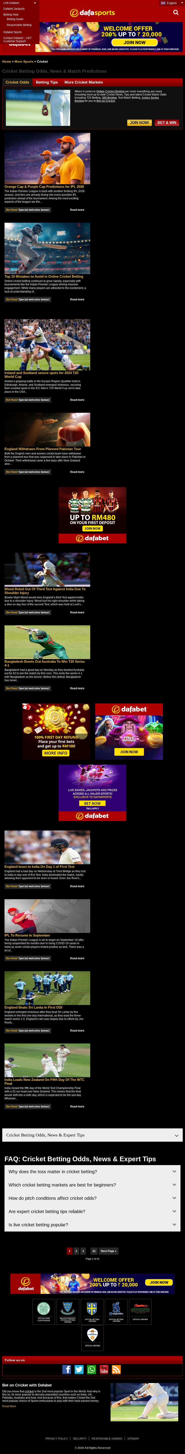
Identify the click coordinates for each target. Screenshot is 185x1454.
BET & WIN (166, 123)
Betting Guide (15, 19)
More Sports (24, 61)
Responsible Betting (19, 25)
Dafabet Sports (12, 32)
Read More (9, 1406)
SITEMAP (133, 1438)
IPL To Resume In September (27, 935)
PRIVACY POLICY (57, 1438)
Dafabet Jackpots (14, 8)
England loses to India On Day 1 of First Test (39, 867)
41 (94, 1251)
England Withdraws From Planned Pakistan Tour (43, 449)
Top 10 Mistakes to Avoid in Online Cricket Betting (44, 276)
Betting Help (10, 14)
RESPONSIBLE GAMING (107, 1438)
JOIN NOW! (139, 123)
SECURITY (80, 1438)
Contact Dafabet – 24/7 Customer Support (17, 39)
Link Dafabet (11, 3)
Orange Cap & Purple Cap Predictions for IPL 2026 (44, 186)
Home (6, 61)
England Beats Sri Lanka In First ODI (33, 1007)
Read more (77, 209)
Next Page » (108, 1251)
